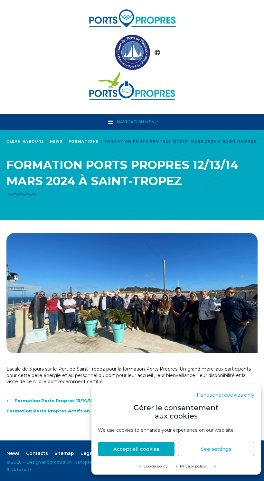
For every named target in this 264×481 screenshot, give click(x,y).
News (13, 453)
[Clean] (132, 54)
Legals (88, 453)
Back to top (19, 469)
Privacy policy (193, 466)
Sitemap (64, 453)
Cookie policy (155, 466)
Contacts (37, 453)
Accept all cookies (136, 449)
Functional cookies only (225, 395)
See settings (216, 449)
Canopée (83, 462)
